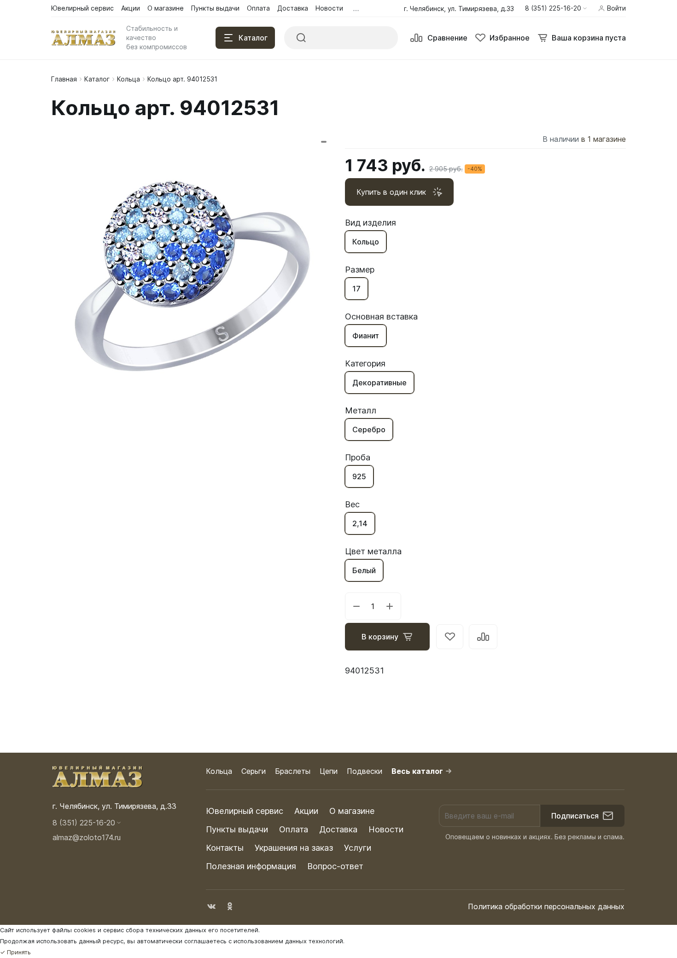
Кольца (128, 79)
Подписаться (575, 815)
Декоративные (379, 382)
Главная (64, 79)
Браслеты (292, 771)
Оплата (293, 829)
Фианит (365, 335)
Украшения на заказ (294, 848)
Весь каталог (417, 771)
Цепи (329, 771)
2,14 (360, 523)
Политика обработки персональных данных (546, 906)
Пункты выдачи (237, 829)
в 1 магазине (603, 139)
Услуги (357, 848)
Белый (364, 570)
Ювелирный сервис (244, 811)
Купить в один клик (391, 192)
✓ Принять (15, 952)
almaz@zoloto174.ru (87, 837)
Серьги (253, 771)
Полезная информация (251, 866)
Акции (306, 811)
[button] (556, 8)
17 (356, 288)
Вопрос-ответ (335, 866)
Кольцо (365, 241)
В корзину (380, 636)
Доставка (338, 829)
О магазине (351, 811)
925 (359, 476)
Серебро (368, 429)
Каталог (97, 79)
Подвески (364, 771)
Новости (385, 829)
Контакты (225, 848)
